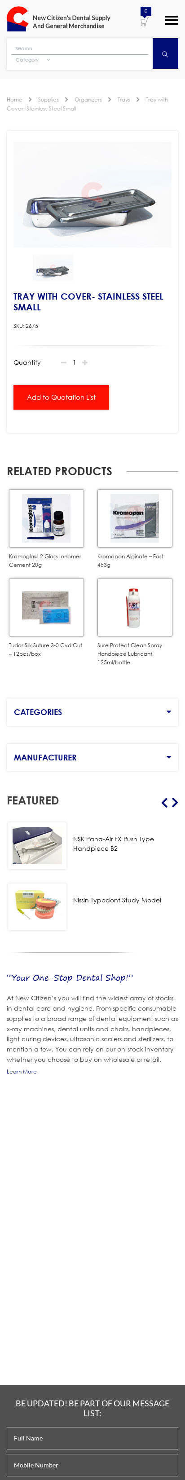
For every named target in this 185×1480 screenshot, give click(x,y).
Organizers (88, 99)
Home (14, 99)
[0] (145, 21)
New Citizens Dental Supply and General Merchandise (58, 18)
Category (28, 59)
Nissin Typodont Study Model (117, 900)
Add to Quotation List (61, 397)
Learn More (22, 1071)
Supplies (48, 99)
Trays (124, 99)
